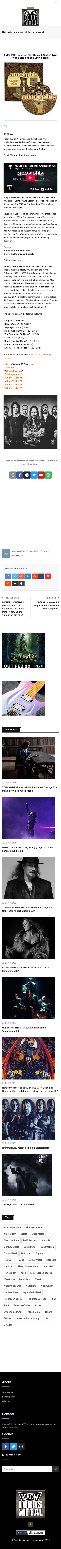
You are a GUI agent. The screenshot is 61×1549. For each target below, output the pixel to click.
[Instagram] (26, 475)
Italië (23, 1273)
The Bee (10, 367)
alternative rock (34, 1227)
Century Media (11, 1247)
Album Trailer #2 (13, 381)
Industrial (48, 1266)
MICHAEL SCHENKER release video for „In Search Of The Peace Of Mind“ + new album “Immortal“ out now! (14, 608)
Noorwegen (47, 1286)
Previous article (12, 598)
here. (19, 260)
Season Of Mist (22, 1305)
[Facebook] (19, 475)
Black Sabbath (11, 1240)
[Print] (21, 583)
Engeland (40, 1253)
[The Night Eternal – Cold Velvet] (30, 1175)
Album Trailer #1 (13, 378)
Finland (44, 551)
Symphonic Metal (13, 1312)
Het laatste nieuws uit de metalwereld (23, 32)
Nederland (31, 1286)
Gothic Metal (35, 1260)
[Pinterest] (48, 576)
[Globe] (12, 475)
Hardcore (51, 1260)
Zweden (8, 1325)
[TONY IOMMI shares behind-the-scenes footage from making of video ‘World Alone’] (30, 758)
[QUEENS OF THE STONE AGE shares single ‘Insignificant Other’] (30, 998)
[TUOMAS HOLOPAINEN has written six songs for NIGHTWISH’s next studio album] (30, 878)
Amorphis (34, 551)
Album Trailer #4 (13, 388)
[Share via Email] (15, 583)
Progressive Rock (37, 1299)
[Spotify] (48, 475)
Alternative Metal (19, 551)
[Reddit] (8, 583)
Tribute (7, 1318)
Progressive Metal (13, 1299)
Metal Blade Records (41, 1273)
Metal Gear (24, 1279)
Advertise (6, 1401)
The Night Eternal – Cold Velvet (18, 1204)
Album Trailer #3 (13, 384)
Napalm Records (12, 1286)
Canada (46, 1240)
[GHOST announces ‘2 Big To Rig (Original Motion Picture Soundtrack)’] (30, 818)
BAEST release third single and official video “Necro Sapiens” (46, 605)
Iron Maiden (10, 1273)
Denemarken (47, 1247)
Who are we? (8, 1392)
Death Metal (30, 1247)
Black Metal (38, 1234)
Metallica (40, 1279)
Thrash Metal (33, 1312)
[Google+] (21, 576)
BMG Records (30, 1240)
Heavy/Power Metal (28, 1266)
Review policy (8, 1397)
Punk (53, 1299)
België (24, 1234)
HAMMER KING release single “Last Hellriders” (26, 1147)
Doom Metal (10, 1253)
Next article (51, 598)
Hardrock (9, 1266)
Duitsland (26, 1253)
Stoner (37, 1305)
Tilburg (48, 1312)
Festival (8, 1260)
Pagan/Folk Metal (31, 1292)
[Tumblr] (41, 576)
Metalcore (9, 1279)
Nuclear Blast (17, 556)
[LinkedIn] (28, 576)
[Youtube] (41, 475)
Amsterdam (10, 1234)
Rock (6, 1305)
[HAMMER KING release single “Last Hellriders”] (30, 1118)
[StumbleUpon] (35, 576)
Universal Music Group (27, 1318)
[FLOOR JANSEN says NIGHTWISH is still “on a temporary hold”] (30, 938)
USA (46, 1318)
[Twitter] (34, 475)
